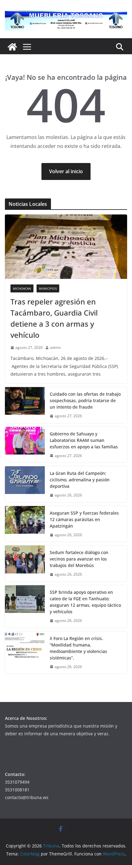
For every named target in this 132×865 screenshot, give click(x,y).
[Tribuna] (12, 46)
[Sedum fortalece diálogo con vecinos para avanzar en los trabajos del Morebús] (25, 563)
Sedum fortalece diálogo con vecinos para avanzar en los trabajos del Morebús (79, 558)
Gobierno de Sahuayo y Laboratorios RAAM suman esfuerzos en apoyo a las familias (84, 440)
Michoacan (22, 288)
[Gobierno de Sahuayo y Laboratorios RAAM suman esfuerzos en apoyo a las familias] (25, 445)
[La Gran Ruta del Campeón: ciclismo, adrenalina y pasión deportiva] (25, 484)
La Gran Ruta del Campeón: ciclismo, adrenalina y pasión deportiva (80, 479)
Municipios (48, 288)
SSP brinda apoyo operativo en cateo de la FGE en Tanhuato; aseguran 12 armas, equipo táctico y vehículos (85, 601)
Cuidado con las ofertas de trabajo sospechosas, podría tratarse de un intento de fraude (85, 400)
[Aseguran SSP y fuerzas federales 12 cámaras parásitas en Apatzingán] (25, 524)
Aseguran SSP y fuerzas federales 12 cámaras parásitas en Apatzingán (84, 519)
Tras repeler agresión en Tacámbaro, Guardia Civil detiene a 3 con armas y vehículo (54, 318)
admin (55, 347)
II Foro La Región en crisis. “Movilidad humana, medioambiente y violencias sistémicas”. (78, 648)
